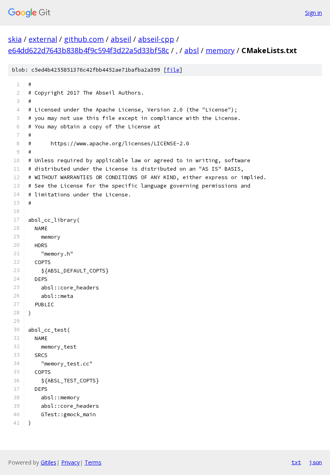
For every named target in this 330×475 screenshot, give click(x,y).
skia (15, 39)
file (173, 69)
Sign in (313, 13)
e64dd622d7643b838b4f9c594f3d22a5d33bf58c (88, 50)
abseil (121, 39)
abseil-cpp (156, 39)
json (315, 462)
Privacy (70, 462)
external (43, 39)
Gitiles (48, 462)
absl (191, 50)
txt (296, 462)
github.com (84, 39)
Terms (93, 462)
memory (220, 50)
